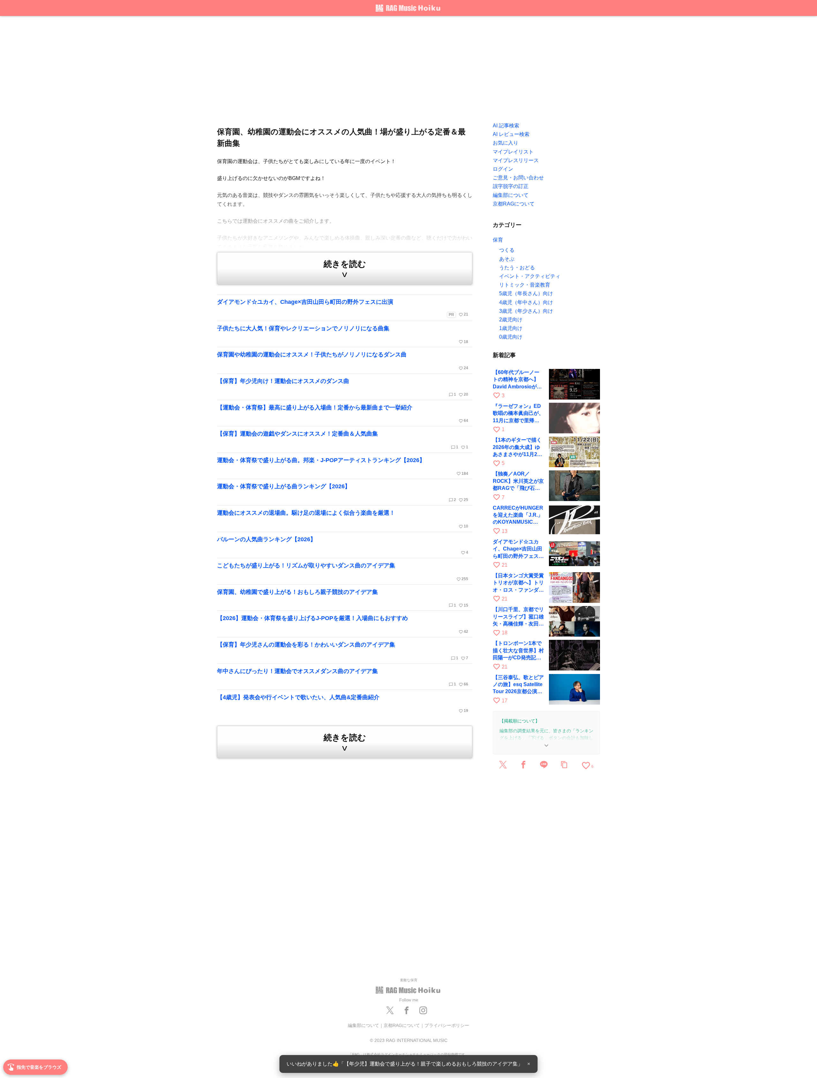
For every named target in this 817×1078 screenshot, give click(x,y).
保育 (498, 240)
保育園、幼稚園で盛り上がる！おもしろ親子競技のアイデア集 (342, 598)
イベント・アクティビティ (529, 276)
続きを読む (345, 269)
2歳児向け (510, 319)
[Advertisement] (408, 67)
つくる (506, 250)
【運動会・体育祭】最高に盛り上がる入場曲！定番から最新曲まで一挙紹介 (342, 413)
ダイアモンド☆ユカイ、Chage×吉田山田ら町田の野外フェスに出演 (342, 308)
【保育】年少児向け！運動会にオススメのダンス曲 (342, 387)
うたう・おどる (517, 267)
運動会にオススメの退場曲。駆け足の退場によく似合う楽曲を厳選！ (342, 519)
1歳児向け (510, 328)
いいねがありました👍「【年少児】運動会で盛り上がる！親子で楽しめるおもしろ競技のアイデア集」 (405, 1064)
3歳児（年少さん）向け (526, 311)
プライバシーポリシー (446, 1025)
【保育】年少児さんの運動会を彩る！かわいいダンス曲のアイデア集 (342, 651)
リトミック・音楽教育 (524, 285)
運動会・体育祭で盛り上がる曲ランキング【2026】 (342, 492)
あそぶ (506, 259)
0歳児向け (510, 337)
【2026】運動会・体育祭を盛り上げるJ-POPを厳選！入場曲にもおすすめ (342, 624)
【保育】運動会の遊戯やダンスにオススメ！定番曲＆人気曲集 (342, 440)
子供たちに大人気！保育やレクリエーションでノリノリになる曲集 (342, 334)
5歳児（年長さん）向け (526, 293)
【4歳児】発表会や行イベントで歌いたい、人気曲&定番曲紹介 (342, 703)
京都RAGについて (402, 1025)
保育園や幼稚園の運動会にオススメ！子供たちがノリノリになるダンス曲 (342, 361)
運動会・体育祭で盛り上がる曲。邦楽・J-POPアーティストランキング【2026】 (342, 466)
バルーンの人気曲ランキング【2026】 (342, 545)
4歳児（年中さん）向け (526, 302)
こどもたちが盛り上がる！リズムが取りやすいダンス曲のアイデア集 (342, 571)
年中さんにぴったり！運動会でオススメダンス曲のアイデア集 (342, 677)
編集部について (363, 1025)
